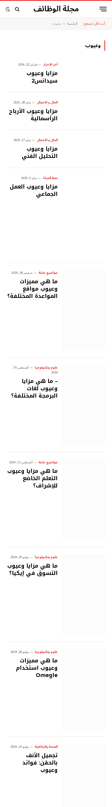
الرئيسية (72, 23)
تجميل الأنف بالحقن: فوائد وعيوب (40, 762)
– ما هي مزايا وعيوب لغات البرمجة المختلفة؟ (34, 388)
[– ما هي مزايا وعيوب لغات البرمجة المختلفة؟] (83, 405)
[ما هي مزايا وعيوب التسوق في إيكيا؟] (83, 594)
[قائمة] (103, 9)
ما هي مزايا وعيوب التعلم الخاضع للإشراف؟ (32, 478)
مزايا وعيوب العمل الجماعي (34, 190)
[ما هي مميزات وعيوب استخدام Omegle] (83, 689)
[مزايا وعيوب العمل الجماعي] (83, 215)
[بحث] (17, 9)
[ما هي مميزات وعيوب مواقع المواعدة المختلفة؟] (83, 310)
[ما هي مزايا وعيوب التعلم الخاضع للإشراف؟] (83, 499)
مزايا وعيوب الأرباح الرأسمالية (33, 114)
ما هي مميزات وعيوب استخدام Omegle (37, 667)
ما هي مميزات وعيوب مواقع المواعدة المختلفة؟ (32, 288)
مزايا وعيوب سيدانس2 (42, 77)
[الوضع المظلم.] (8, 9)
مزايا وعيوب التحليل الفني (40, 152)
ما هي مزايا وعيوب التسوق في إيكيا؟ (32, 569)
